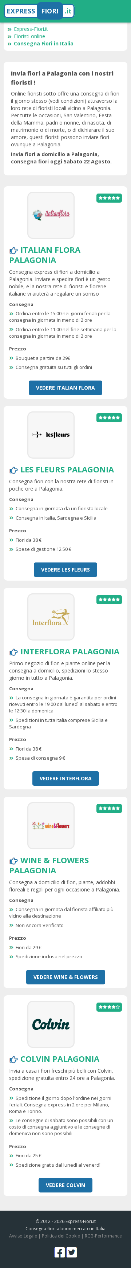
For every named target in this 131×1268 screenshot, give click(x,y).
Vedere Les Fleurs (65, 569)
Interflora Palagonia (69, 651)
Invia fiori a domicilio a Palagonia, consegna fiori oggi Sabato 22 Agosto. (61, 158)
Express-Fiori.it (31, 28)
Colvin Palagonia (59, 1058)
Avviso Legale (23, 1236)
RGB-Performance (103, 1236)
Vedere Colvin (65, 1185)
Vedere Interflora (66, 778)
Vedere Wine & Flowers (65, 977)
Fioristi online (29, 36)
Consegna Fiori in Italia (44, 43)
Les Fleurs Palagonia (67, 469)
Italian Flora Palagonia (44, 254)
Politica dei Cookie (61, 1236)
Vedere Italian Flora (65, 387)
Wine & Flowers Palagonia (49, 864)
